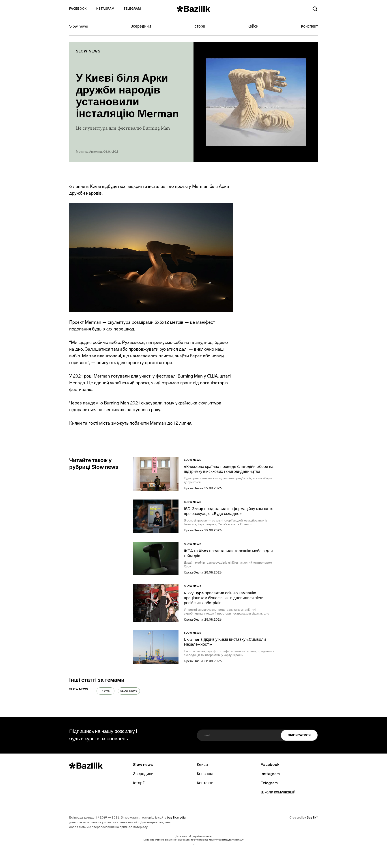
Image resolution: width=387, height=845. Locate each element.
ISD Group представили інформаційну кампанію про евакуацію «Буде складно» (228, 511)
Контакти (205, 783)
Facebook (77, 9)
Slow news (78, 27)
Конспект (309, 27)
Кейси (252, 27)
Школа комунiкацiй (278, 793)
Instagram (104, 9)
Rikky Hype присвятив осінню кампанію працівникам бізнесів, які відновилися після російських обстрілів (224, 598)
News (105, 691)
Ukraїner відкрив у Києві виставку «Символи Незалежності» (225, 642)
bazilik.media (176, 817)
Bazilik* (312, 817)
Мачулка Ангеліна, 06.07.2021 (98, 152)
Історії (199, 27)
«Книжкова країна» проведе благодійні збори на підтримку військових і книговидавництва (228, 469)
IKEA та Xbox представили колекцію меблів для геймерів (228, 553)
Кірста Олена (193, 488)
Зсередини (141, 27)
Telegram (132, 9)
